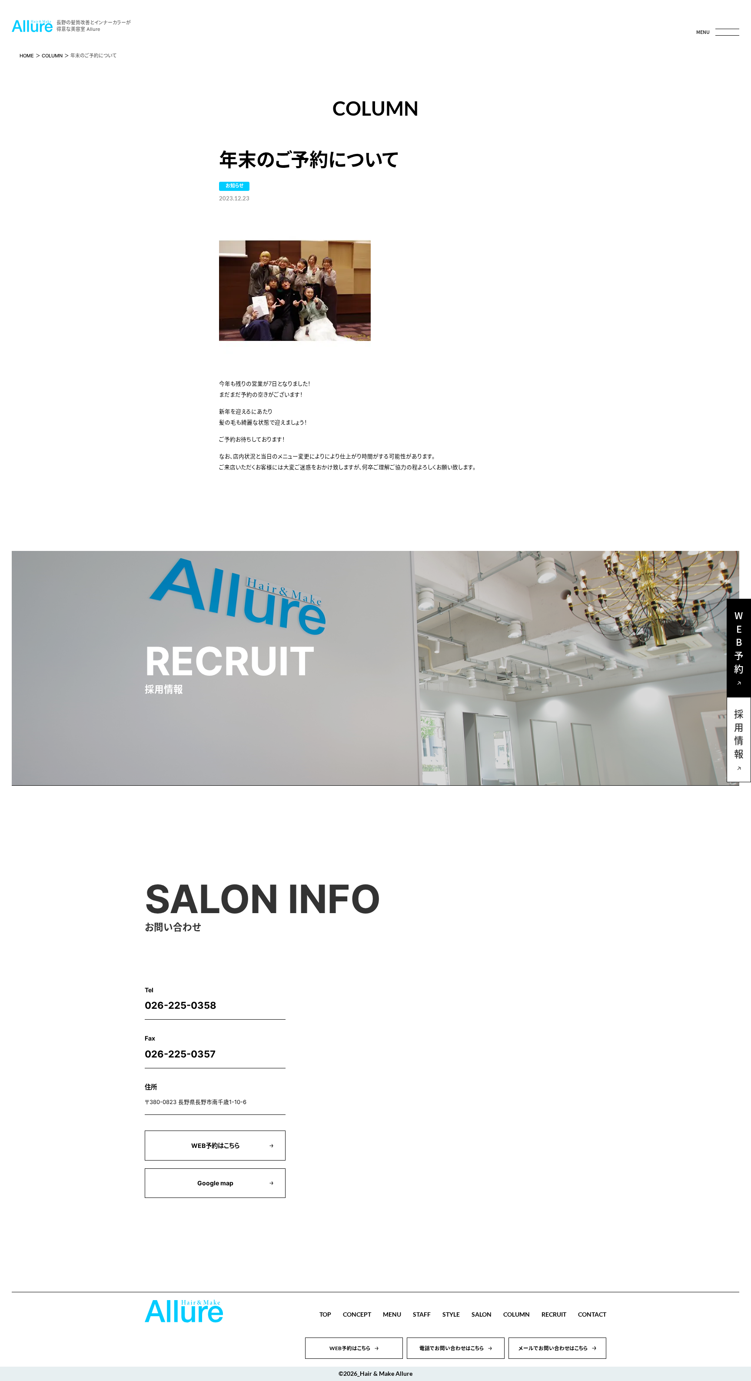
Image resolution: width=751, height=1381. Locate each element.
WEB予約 (739, 644)
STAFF (422, 1314)
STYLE (451, 1314)
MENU (392, 1314)
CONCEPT (357, 1314)
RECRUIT (554, 1314)
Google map (215, 1183)
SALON (482, 1314)
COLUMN (52, 56)
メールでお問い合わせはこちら (553, 1348)
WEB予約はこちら (215, 1145)
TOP (325, 1314)
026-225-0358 (180, 1005)
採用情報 (739, 736)
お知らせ (234, 186)
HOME (27, 56)
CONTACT (592, 1314)
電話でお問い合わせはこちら (451, 1348)
